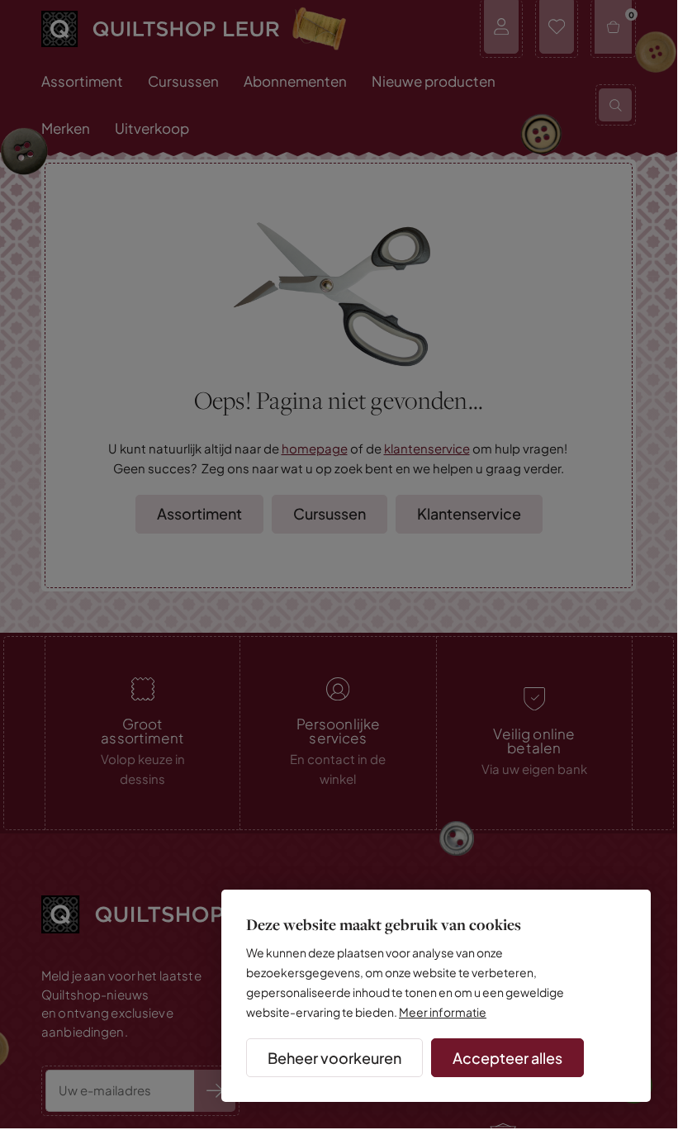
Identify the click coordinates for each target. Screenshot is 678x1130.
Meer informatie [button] (442, 1011)
